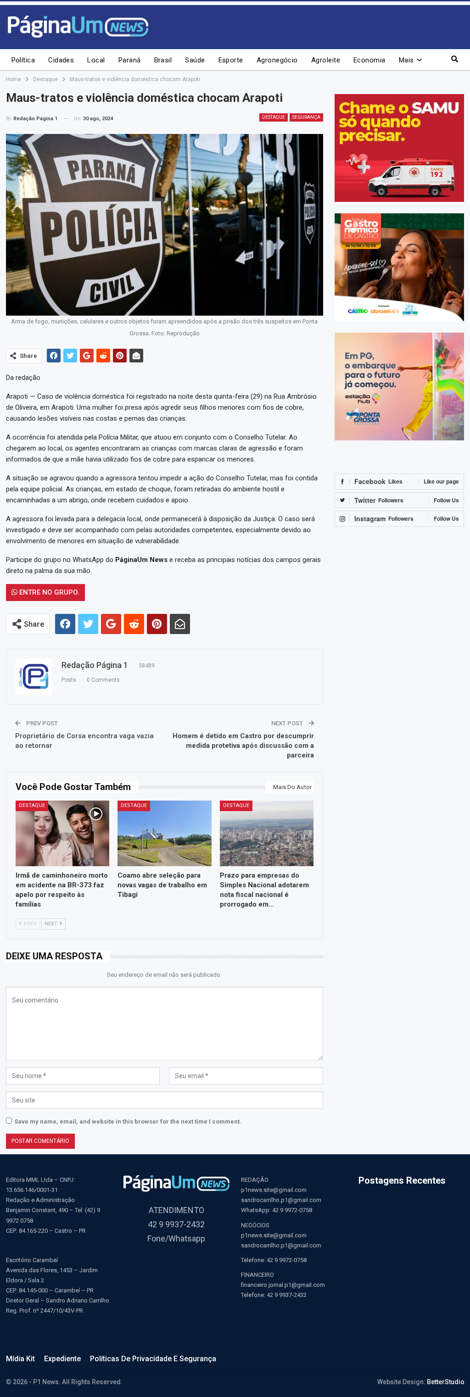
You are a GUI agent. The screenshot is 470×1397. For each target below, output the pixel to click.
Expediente (62, 1358)
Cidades (61, 60)
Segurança (306, 117)
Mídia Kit (20, 1358)
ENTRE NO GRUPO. (48, 592)
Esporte (230, 60)
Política (23, 60)
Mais (406, 60)
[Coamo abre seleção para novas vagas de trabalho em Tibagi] (165, 833)
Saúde (195, 60)
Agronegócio (277, 60)
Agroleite (325, 60)
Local (96, 60)
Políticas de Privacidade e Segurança (153, 1358)
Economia (369, 60)
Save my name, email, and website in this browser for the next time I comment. (127, 1121)
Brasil (163, 60)
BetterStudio (445, 1382)
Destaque (273, 117)
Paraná (129, 60)
